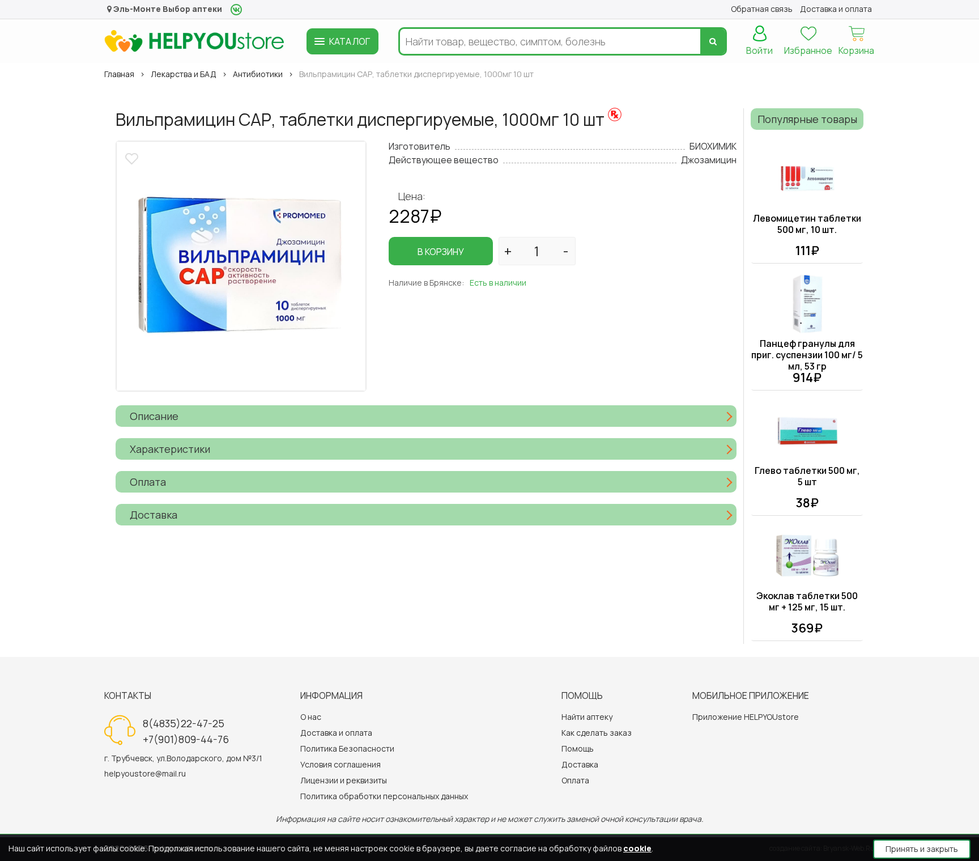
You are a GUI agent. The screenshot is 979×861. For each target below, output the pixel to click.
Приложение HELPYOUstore (745, 716)
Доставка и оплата (336, 732)
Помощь (577, 748)
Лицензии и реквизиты (343, 780)
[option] (241, 266)
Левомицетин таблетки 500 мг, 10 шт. (807, 224)
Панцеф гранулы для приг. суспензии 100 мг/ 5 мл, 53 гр (807, 354)
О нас (310, 716)
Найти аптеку (586, 716)
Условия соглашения (340, 764)
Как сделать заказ (596, 732)
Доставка (579, 764)
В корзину (441, 251)
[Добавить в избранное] (133, 157)
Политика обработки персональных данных (384, 796)
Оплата (575, 780)
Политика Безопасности (347, 748)
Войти (759, 50)
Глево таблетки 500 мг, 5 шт (807, 476)
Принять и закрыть (922, 848)
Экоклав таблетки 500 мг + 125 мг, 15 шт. (807, 601)
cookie (637, 848)
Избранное (808, 50)
